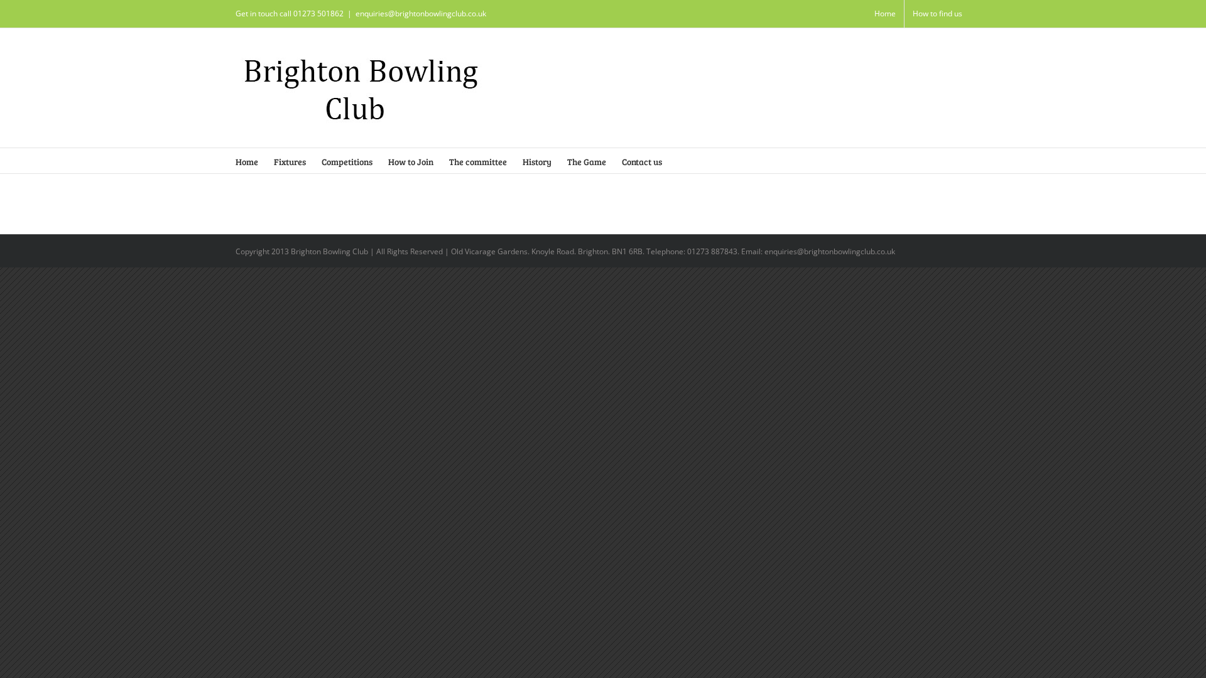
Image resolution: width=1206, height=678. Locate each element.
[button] (681, 160)
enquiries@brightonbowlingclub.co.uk (421, 13)
